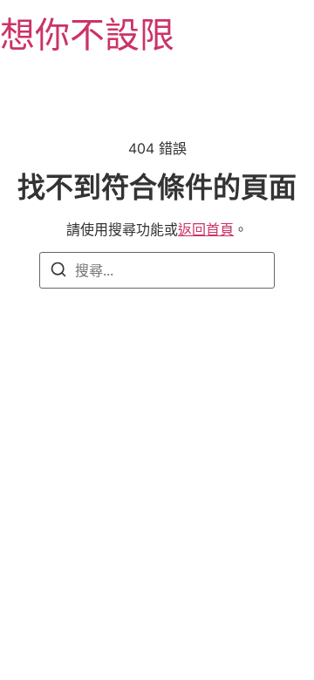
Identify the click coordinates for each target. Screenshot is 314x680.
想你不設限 (87, 34)
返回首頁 (206, 229)
